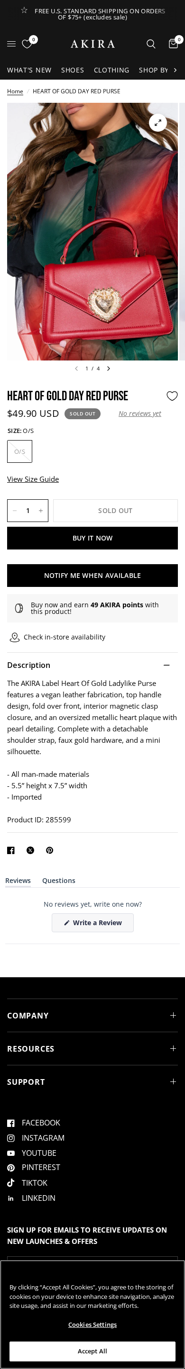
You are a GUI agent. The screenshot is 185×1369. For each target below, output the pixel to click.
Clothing (112, 69)
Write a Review (99, 925)
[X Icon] (32, 850)
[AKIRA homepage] (93, 43)
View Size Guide (33, 479)
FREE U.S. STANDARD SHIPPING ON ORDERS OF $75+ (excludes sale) (100, 14)
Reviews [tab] (18, 882)
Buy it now (93, 537)
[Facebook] (12, 850)
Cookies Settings (92, 1324)
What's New (29, 69)
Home (15, 91)
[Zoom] (158, 123)
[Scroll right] (175, 70)
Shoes (72, 69)
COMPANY (28, 1015)
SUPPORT (26, 1082)
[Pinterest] (51, 850)
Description (29, 665)
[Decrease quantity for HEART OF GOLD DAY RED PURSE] (15, 511)
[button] (140, 413)
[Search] (151, 44)
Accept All (92, 1351)
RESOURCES (31, 1049)
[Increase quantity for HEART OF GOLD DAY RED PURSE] (41, 511)
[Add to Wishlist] (172, 396)
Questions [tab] (58, 882)
